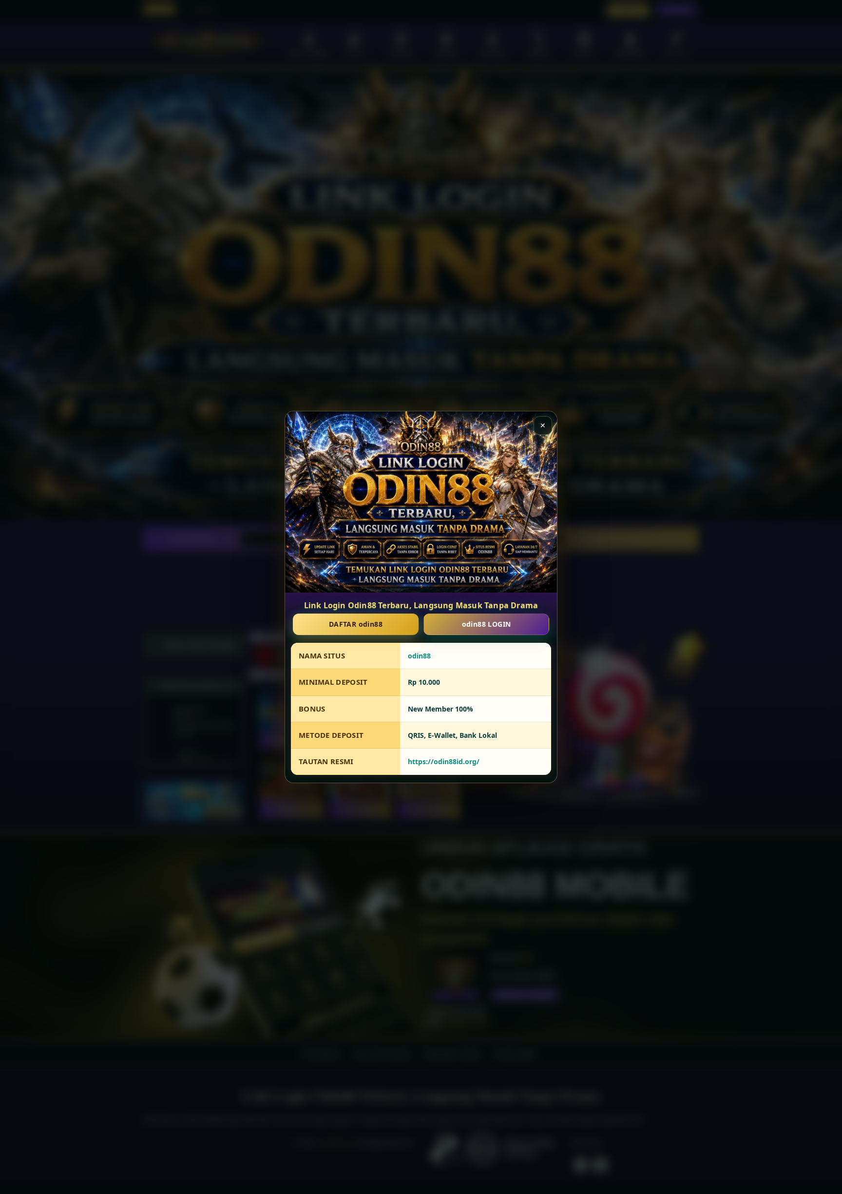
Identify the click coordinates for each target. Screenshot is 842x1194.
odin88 (419, 655)
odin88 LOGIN (486, 624)
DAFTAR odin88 (356, 624)
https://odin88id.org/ (443, 762)
